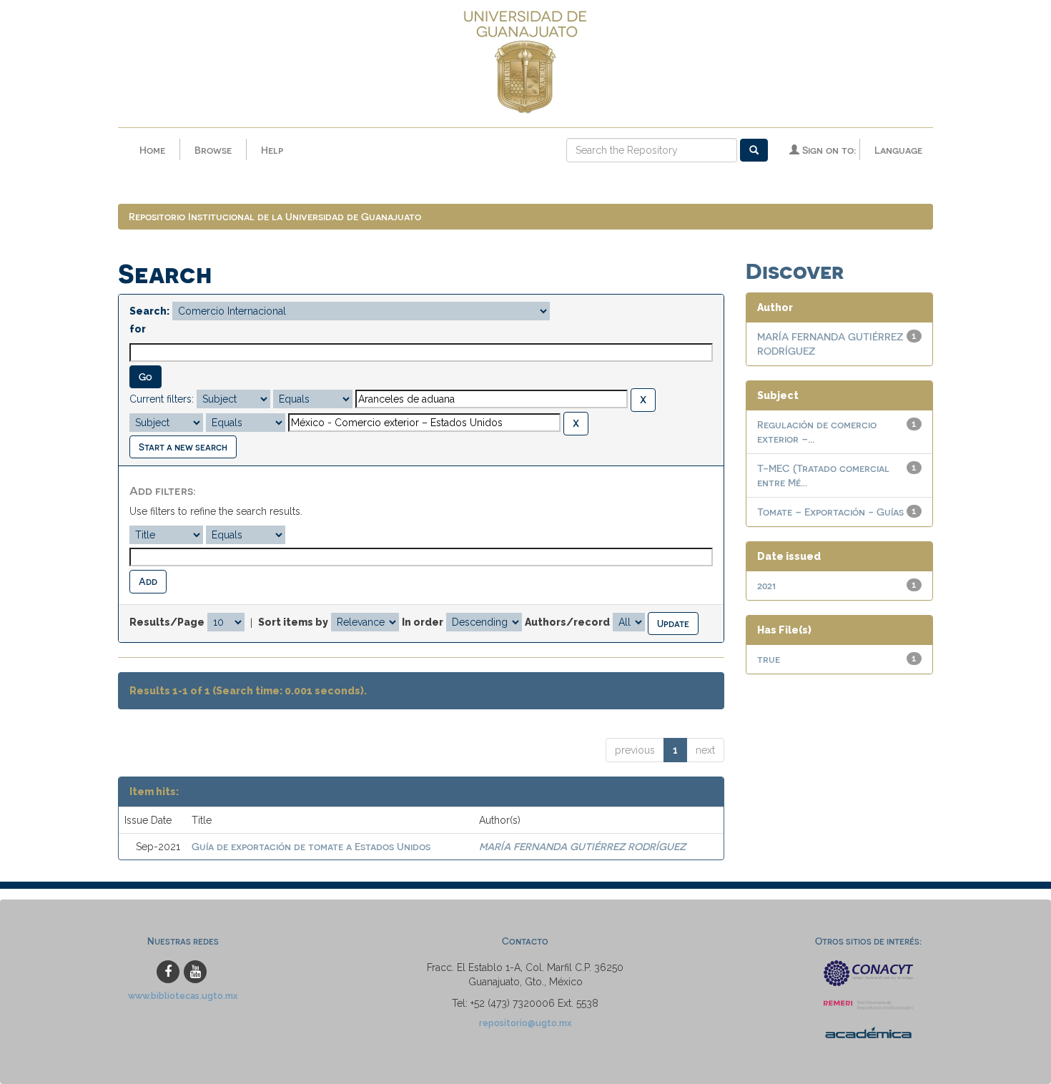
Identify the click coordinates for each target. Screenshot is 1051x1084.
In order (422, 622)
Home (152, 150)
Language (898, 150)
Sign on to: (827, 150)
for (137, 329)
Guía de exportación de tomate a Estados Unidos (311, 846)
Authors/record (567, 622)
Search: (149, 311)
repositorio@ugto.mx (525, 1023)
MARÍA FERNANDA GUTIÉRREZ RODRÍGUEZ (582, 846)
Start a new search (183, 446)
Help (272, 150)
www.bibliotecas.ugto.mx (183, 995)
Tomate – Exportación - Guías (830, 512)
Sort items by (293, 622)
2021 (766, 585)
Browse (213, 150)
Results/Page (166, 622)
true (768, 659)
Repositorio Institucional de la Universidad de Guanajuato (275, 216)
